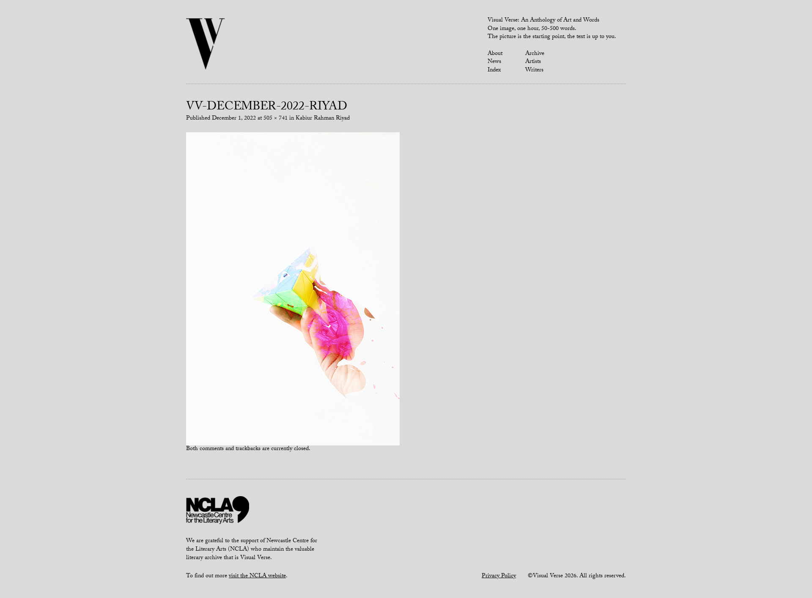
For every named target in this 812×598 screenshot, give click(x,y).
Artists (533, 62)
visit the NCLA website (257, 576)
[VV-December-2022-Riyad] (293, 289)
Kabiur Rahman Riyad (323, 119)
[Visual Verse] (205, 45)
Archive (534, 54)
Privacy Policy (499, 576)
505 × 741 (275, 119)
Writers (534, 71)
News (494, 62)
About (495, 54)
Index (494, 71)
